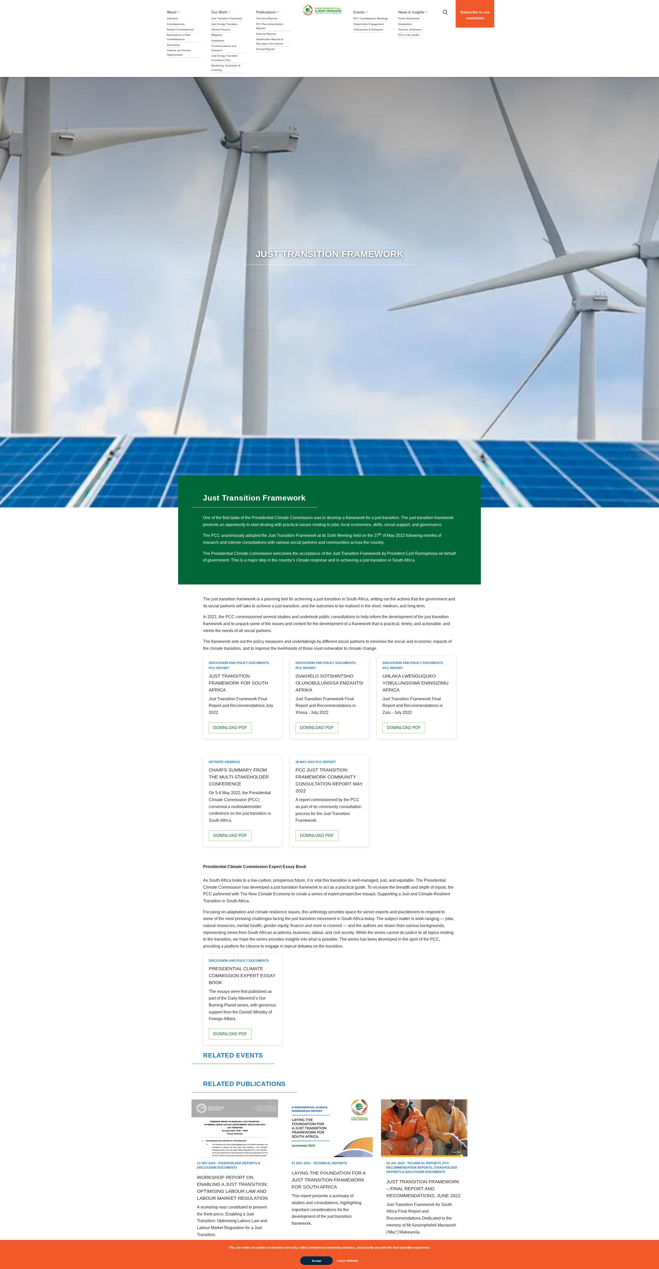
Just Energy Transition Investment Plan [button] (224, 58)
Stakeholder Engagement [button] (368, 24)
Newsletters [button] (405, 24)
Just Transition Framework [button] (226, 18)
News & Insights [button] (411, 12)
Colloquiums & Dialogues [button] (368, 29)
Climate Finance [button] (220, 29)
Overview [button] (172, 18)
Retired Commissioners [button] (180, 29)
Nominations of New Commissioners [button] (178, 37)
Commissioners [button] (176, 24)
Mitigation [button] (217, 34)
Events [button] (359, 12)
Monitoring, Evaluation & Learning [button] (225, 67)
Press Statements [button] (408, 18)
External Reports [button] (266, 33)
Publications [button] (266, 12)
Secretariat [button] (173, 44)
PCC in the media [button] (408, 34)
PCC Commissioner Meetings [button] (370, 18)
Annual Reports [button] (265, 49)
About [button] (171, 12)
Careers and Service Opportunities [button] (179, 52)
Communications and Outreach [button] (223, 48)
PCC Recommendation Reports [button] (269, 26)
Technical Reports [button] (266, 18)
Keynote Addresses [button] (409, 29)
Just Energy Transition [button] (224, 24)
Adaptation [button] (217, 40)
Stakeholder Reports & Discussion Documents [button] (269, 41)
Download (230, 727)
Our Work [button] (219, 12)
